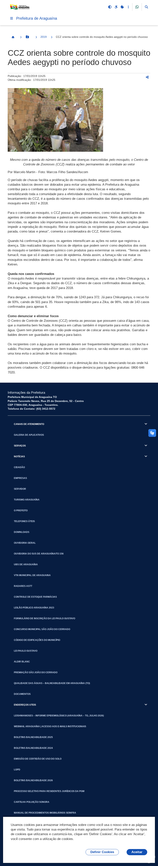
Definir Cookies (102, 852)
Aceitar (136, 852)
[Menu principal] (11, 18)
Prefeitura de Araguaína (36, 18)
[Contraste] (110, 7)
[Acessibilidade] (116, 7)
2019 (43, 36)
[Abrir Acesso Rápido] (128, 7)
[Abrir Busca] (146, 7)
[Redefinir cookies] (122, 7)
